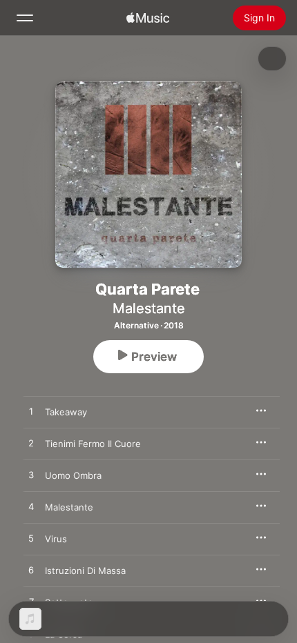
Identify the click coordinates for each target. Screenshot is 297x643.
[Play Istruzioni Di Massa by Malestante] (31, 570)
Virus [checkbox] (56, 538)
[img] (147, 18)
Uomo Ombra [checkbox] (73, 475)
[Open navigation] (25, 18)
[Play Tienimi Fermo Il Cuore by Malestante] (31, 443)
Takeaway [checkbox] (66, 411)
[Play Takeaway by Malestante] (31, 412)
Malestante (149, 308)
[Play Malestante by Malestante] (31, 507)
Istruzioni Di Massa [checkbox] (85, 570)
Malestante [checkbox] (69, 507)
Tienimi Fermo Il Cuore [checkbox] (93, 443)
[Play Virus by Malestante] (31, 539)
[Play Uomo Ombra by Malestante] (31, 475)
